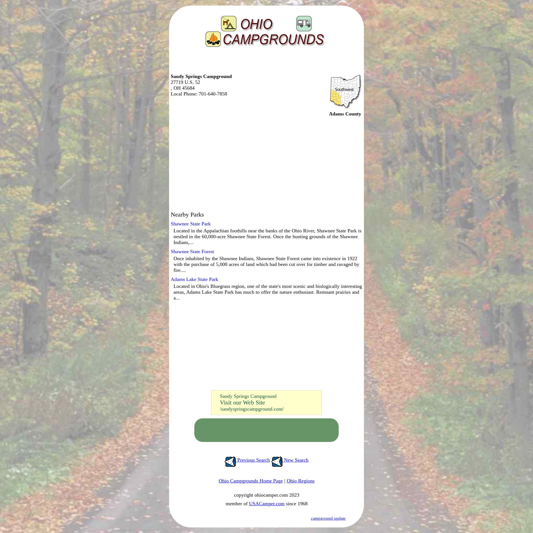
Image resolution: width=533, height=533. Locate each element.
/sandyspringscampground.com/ (252, 409)
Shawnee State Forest (192, 251)
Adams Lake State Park (194, 279)
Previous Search (253, 460)
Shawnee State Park (191, 224)
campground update (328, 518)
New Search (295, 460)
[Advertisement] (265, 62)
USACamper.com (267, 503)
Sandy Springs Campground (248, 396)
